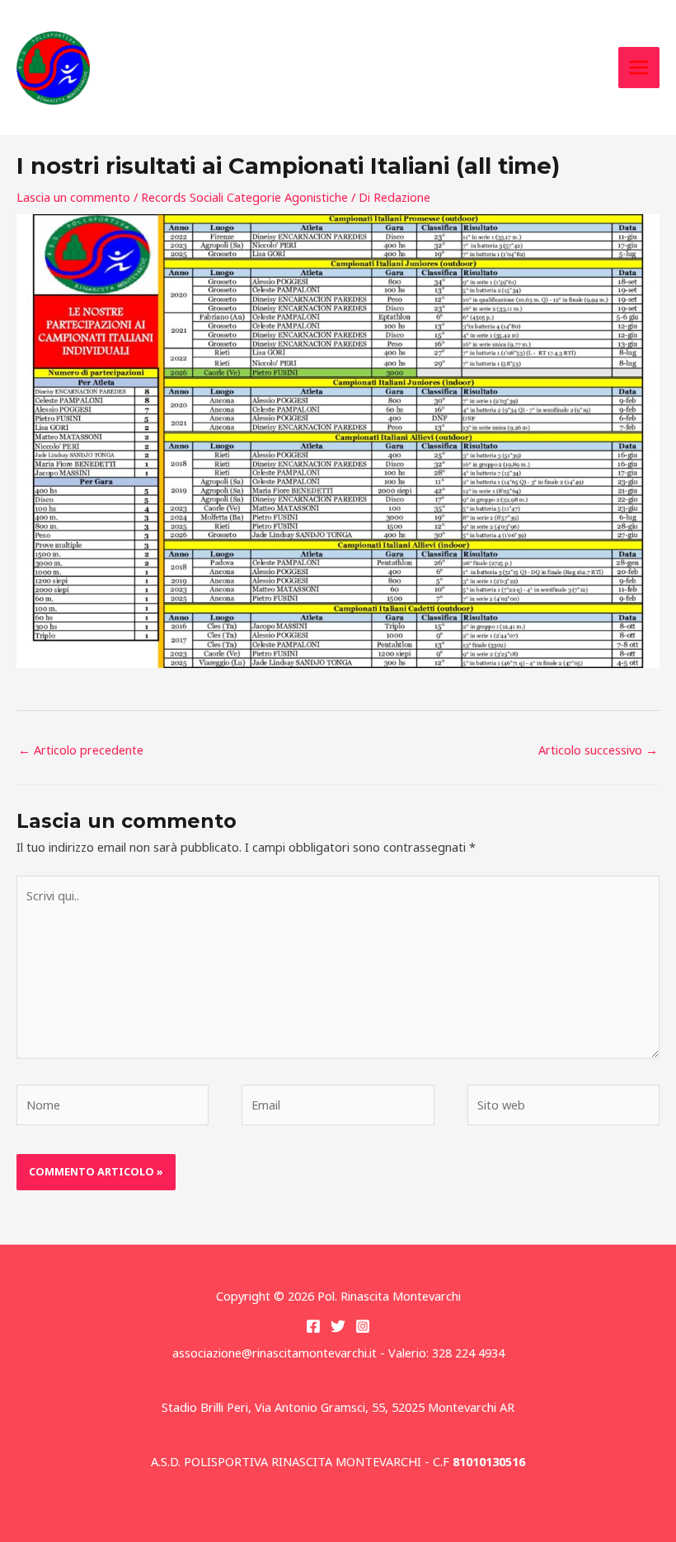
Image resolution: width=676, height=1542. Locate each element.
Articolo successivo (598, 749)
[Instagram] (362, 1326)
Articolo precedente (80, 749)
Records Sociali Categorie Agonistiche (244, 197)
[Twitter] (338, 1326)
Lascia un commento (73, 197)
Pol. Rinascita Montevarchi (215, 67)
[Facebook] (313, 1326)
